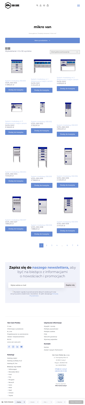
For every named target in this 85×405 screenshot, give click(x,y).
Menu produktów (41, 40)
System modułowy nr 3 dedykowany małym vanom (16, 122)
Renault (11, 382)
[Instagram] (13, 347)
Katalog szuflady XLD (14, 361)
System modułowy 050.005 (41, 176)
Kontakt (47, 344)
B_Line (9, 331)
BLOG (9, 339)
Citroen (10, 393)
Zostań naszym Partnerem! (53, 350)
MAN (10, 387)
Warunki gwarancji (50, 336)
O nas (9, 326)
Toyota (10, 395)
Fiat (9, 377)
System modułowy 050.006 (67, 176)
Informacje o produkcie (15, 329)
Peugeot (11, 379)
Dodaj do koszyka (15, 90)
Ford (10, 374)
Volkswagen (12, 369)
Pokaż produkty (76, 402)
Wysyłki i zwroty (49, 326)
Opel (10, 390)
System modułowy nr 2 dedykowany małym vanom (67, 79)
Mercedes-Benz (13, 372)
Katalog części (12, 358)
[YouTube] (21, 347)
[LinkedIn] (17, 347)
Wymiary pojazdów (50, 339)
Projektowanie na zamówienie (17, 334)
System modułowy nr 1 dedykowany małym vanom (42, 80)
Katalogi (10, 355)
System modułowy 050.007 (15, 220)
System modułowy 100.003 (15, 81)
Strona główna (33, 33)
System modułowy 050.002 (41, 122)
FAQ (45, 334)
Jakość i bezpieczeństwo (15, 336)
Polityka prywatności (51, 329)
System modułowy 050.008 (41, 225)
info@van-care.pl (61, 369)
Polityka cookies (49, 331)
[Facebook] (9, 347)
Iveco (10, 385)
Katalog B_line (12, 363)
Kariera (46, 347)
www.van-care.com (14, 342)
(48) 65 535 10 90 (61, 371)
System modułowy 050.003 (67, 125)
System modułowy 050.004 (15, 172)
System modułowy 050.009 (67, 222)
